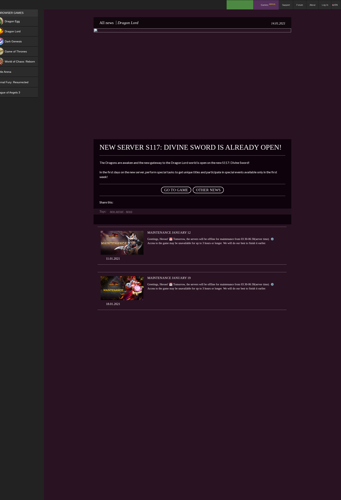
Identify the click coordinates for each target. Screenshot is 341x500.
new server (117, 211)
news (129, 211)
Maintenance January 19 (169, 278)
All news (106, 23)
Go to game (176, 190)
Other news (208, 190)
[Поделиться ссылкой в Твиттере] (153, 202)
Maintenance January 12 (169, 232)
